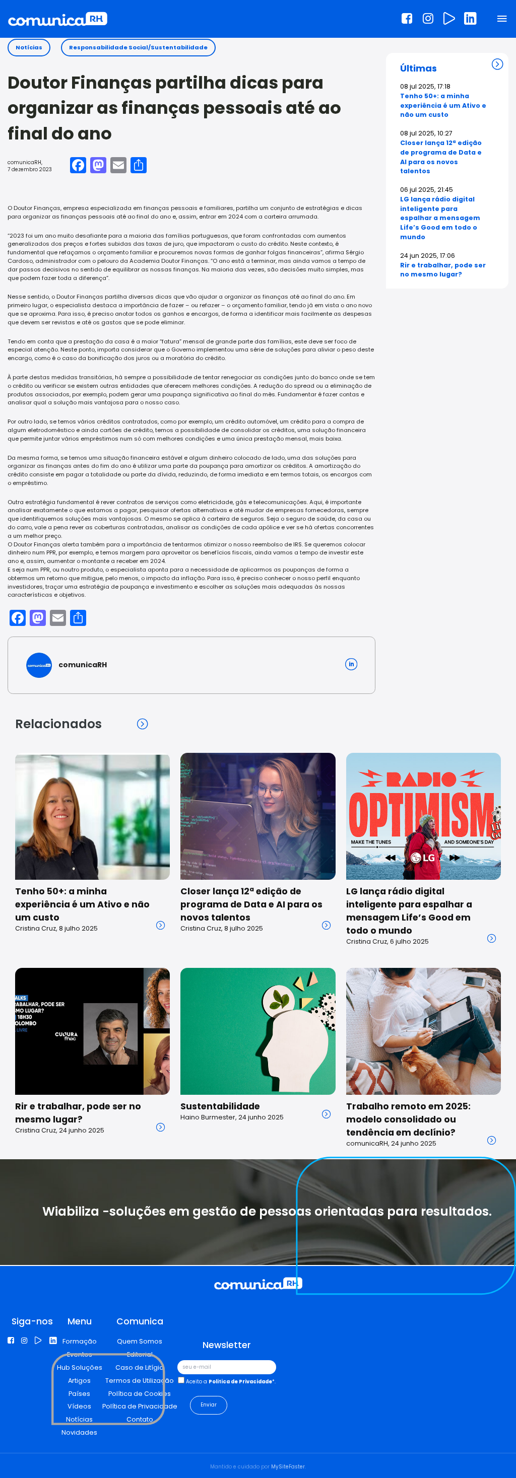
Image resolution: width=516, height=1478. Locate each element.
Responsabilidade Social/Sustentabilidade (138, 47)
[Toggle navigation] (502, 19)
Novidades (79, 1432)
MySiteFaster (288, 1466)
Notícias (29, 47)
